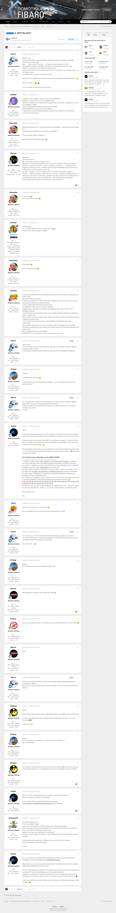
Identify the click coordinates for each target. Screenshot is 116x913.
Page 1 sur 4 (31, 47)
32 (14, 110)
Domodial (13, 123)
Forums (8, 21)
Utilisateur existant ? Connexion (90, 9)
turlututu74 (13, 818)
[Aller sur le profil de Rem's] (8, 39)
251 (14, 833)
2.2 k (14, 634)
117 (14, 721)
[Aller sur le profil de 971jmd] (14, 376)
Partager (62, 39)
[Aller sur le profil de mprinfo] (14, 297)
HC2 (29, 40)
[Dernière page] (24, 47)
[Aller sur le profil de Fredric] (14, 625)
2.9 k (14, 139)
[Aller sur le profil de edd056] (14, 101)
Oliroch (13, 153)
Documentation (43, 21)
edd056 (13, 95)
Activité (61, 21)
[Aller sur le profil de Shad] (14, 510)
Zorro (90, 51)
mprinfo (13, 291)
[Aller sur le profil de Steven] (14, 595)
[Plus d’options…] (77, 54)
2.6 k (14, 519)
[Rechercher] (110, 21)
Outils (33, 21)
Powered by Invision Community (58, 910)
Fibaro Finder (44, 467)
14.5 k (14, 306)
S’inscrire (107, 9)
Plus (53, 21)
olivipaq (13, 706)
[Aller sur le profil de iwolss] (14, 432)
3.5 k (14, 385)
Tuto (41, 461)
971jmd (13, 369)
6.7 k (14, 240)
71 (14, 169)
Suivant (19, 47)
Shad (13, 503)
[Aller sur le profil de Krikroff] (14, 229)
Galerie (15, 21)
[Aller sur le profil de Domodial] (14, 129)
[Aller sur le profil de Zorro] (86, 53)
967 (14, 70)
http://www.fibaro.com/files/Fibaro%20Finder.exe (37, 803)
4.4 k (14, 604)
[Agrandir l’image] (77, 78)
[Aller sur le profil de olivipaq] (14, 712)
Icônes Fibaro (24, 21)
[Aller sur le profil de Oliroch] (14, 160)
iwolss (13, 426)
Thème (54, 906)
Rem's (15, 38)
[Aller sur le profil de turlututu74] (14, 824)
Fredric (13, 619)
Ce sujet (103, 21)
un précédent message (53, 860)
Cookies (61, 906)
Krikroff (13, 223)
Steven (13, 589)
